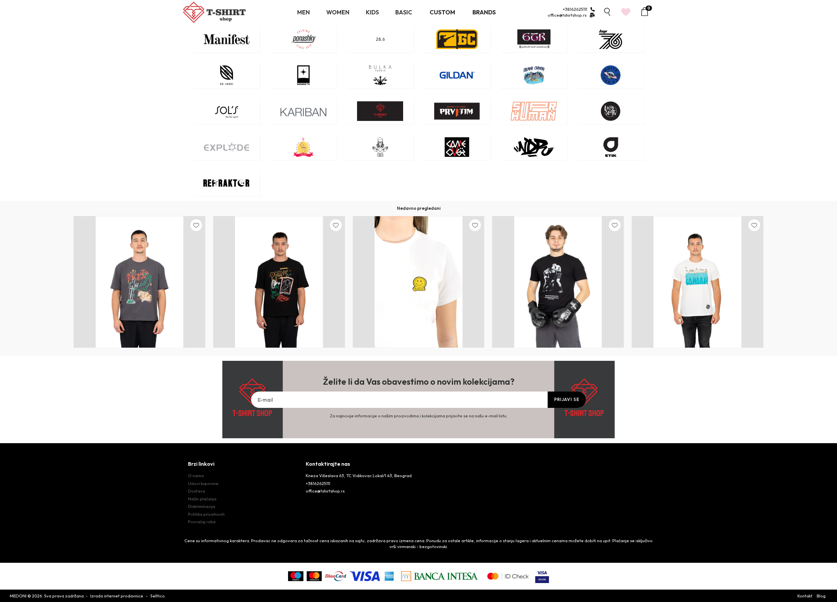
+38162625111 (575, 9)
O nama (196, 475)
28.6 (380, 39)
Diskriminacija (201, 506)
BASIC (403, 12)
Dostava (196, 490)
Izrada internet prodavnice (116, 595)
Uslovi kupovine (203, 483)
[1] (626, 19)
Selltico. (158, 595)
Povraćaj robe (202, 521)
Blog (821, 595)
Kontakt (804, 595)
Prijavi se (566, 399)
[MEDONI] (214, 12)
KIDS (372, 12)
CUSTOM (442, 12)
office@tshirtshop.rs (567, 15)
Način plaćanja (202, 498)
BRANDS (484, 12)
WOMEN (338, 12)
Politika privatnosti (206, 514)
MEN (303, 12)
